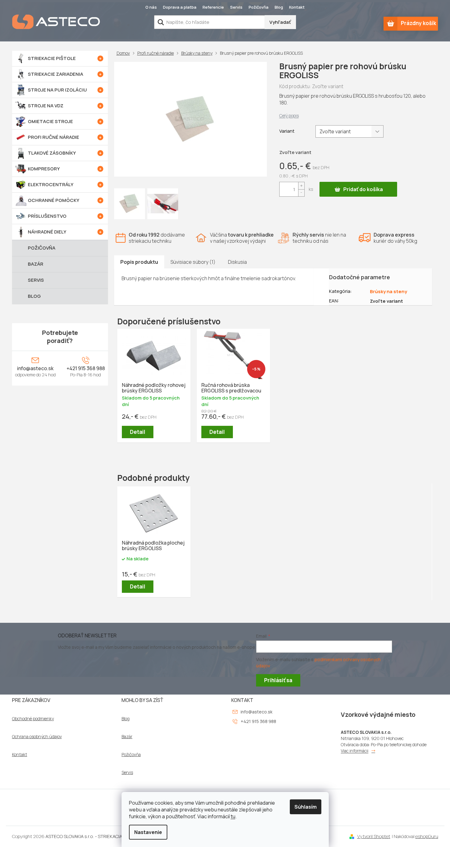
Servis (236, 7)
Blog (279, 7)
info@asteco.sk (35, 368)
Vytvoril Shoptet (373, 836)
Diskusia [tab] (237, 262)
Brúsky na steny (388, 291)
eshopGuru (426, 836)
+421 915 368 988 (85, 368)
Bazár (127, 736)
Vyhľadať (280, 22)
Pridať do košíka (363, 189)
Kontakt (297, 7)
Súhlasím (305, 806)
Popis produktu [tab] (139, 262)
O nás (151, 7)
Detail (137, 431)
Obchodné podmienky (33, 719)
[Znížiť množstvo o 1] (301, 192)
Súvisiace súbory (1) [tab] (193, 262)
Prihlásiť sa (278, 680)
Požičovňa (258, 7)
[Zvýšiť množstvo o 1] (301, 185)
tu (233, 816)
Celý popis (289, 115)
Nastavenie (148, 832)
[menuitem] (60, 58)
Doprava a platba (179, 7)
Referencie (213, 7)
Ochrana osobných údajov (37, 736)
